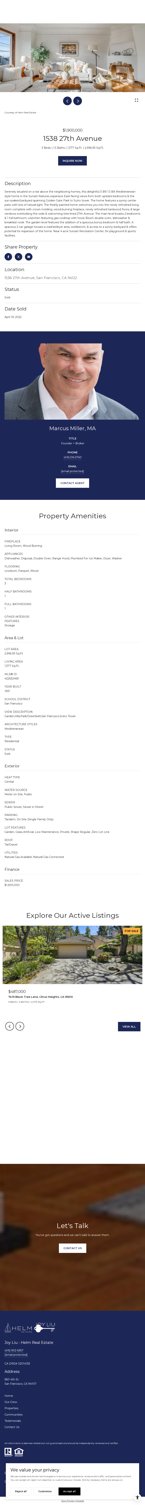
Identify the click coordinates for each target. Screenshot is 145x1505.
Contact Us (12, 1427)
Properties (11, 1408)
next (77, 101)
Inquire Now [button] (72, 160)
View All (129, 1026)
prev (67, 101)
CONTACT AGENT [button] (72, 483)
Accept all (69, 1491)
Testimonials (13, 1421)
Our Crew (11, 1402)
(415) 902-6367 (14, 1350)
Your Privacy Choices (72, 1500)
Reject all (21, 1491)
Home (9, 1396)
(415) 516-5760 (73, 457)
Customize (45, 1491)
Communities (13, 1414)
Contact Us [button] (72, 1248)
